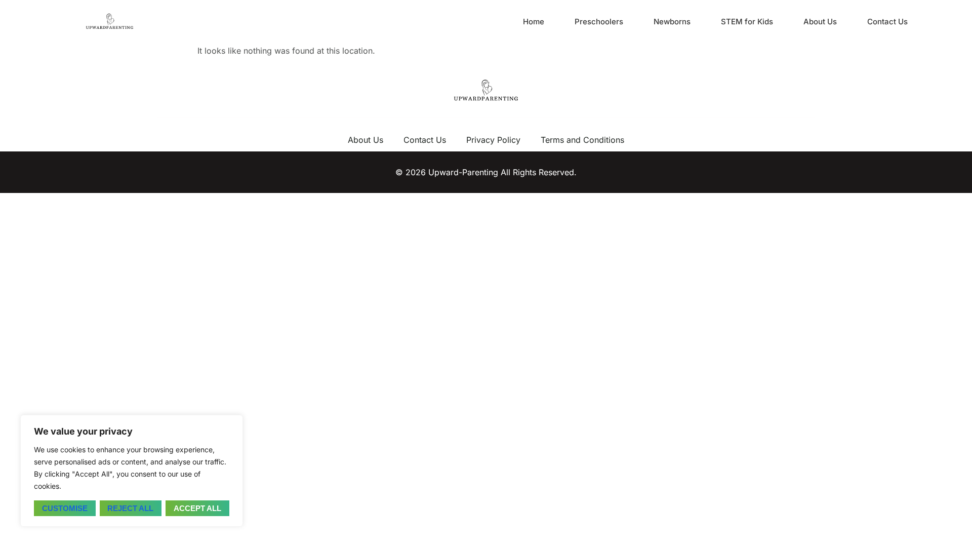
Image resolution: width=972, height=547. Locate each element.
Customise (65, 508)
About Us (820, 21)
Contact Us (887, 21)
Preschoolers (599, 21)
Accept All (197, 508)
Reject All (130, 508)
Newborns (672, 21)
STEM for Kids (747, 21)
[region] (131, 471)
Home (533, 21)
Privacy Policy (493, 140)
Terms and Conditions (582, 140)
